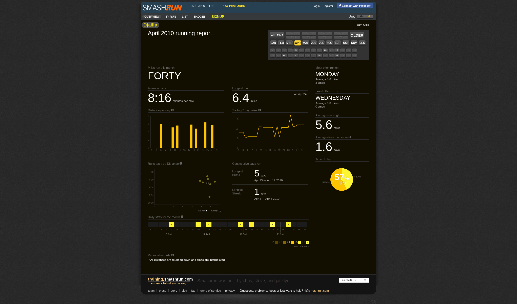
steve (259, 280)
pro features (233, 5)
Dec (362, 42)
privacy (230, 290)
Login (316, 5)
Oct (346, 42)
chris (247, 280)
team (151, 290)
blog (211, 6)
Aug (329, 42)
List (185, 16)
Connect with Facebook (356, 5)
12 (336, 50)
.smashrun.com (170, 279)
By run (170, 16)
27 (336, 55)
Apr (298, 42)
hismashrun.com (316, 290)
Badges (200, 16)
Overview (151, 16)
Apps (201, 6)
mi (369, 16)
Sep (337, 42)
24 (319, 55)
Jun (313, 42)
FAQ (193, 6)
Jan (273, 42)
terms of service (210, 290)
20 (295, 55)
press (162, 290)
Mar (289, 42)
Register (328, 5)
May (306, 42)
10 (325, 50)
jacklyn (282, 280)
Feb (281, 42)
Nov (354, 42)
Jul (321, 42)
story (174, 290)
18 (284, 55)
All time (277, 35)
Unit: (352, 16)
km (361, 16)
